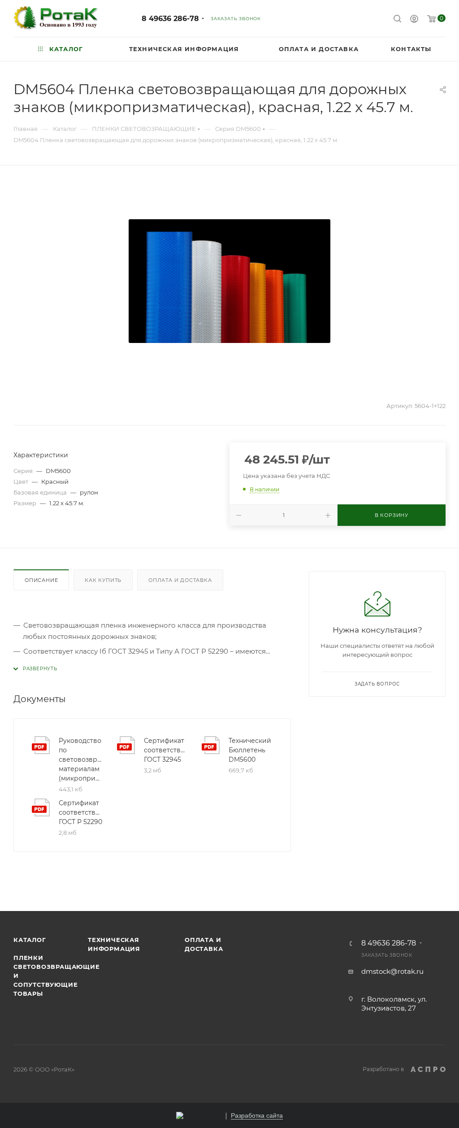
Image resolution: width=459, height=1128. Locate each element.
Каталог (29, 939)
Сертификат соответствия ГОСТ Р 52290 (81, 812)
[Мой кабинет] (414, 20)
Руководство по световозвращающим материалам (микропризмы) (81, 759)
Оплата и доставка (180, 580)
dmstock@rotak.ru (392, 971)
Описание (41, 580)
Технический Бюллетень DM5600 (250, 750)
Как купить (103, 580)
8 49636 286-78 (170, 18)
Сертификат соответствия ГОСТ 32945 (166, 750)
